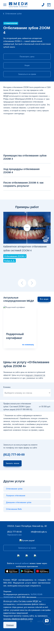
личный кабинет (22, 563)
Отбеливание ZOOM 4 (15, 256)
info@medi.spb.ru (39, 532)
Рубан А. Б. (9, 261)
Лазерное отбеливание (15, 496)
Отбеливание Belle (14, 509)
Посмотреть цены (27, 57)
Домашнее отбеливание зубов (18, 502)
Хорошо (10, 625)
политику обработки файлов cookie (18, 619)
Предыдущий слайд (22, 283)
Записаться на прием (49, 5)
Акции (27, 65)
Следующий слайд (32, 283)
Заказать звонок (12, 463)
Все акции (44, 299)
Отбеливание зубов (13, 14)
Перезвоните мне (14, 535)
